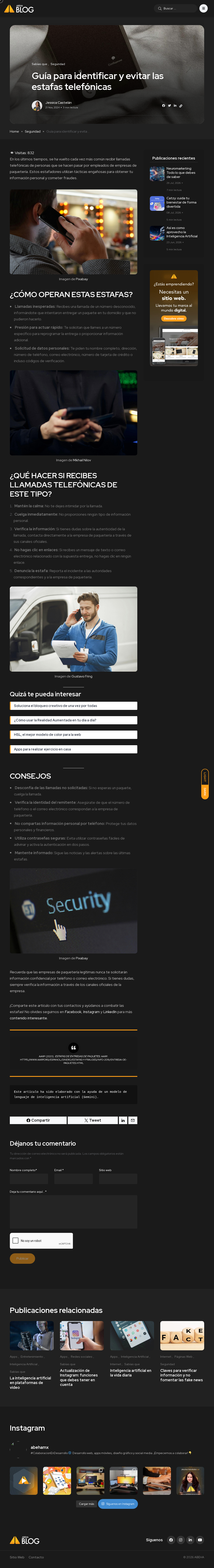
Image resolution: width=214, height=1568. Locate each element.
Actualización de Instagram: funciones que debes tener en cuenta (79, 1377)
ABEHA (199, 1557)
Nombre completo (23, 1170)
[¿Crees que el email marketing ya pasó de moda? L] (157, 1481)
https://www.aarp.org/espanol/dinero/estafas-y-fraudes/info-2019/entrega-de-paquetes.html (73, 1061)
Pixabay (82, 279)
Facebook (73, 1011)
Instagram (92, 1011)
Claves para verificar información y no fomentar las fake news (181, 1375)
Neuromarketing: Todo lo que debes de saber (181, 172)
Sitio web (105, 1170)
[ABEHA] (19, 8)
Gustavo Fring (81, 676)
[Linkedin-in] (190, 1540)
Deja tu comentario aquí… (28, 1192)
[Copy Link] (180, 106)
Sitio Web (17, 1557)
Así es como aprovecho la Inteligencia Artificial (182, 232)
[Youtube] (200, 1540)
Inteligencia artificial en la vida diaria (130, 1373)
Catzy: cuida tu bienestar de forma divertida (181, 202)
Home (14, 131)
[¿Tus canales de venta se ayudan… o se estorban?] (24, 1481)
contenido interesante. (29, 1018)
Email (59, 1170)
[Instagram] (181, 1540)
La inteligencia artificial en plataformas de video (30, 1383)
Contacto (36, 1557)
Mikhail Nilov (82, 460)
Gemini (89, 1097)
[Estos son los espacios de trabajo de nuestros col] (90, 1481)
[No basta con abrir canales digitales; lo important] (57, 1481)
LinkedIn (110, 1011)
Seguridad (33, 131)
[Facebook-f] (171, 1540)
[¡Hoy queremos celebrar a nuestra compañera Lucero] (190, 1481)
